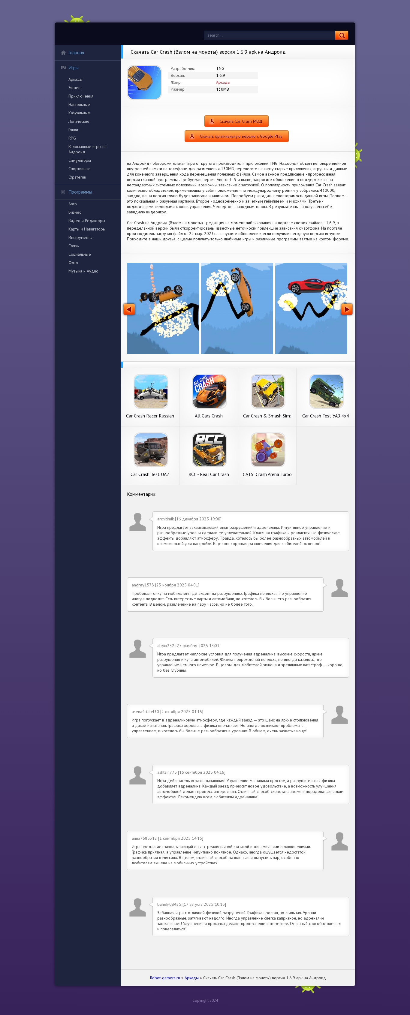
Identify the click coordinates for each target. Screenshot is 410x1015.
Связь (73, 245)
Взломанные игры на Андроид (87, 149)
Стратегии (77, 177)
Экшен (74, 87)
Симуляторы (79, 160)
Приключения (80, 96)
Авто (72, 203)
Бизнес (74, 212)
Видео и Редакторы (86, 220)
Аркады (75, 79)
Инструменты (80, 237)
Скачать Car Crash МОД (241, 121)
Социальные (79, 254)
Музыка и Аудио (83, 271)
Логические (78, 121)
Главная (76, 53)
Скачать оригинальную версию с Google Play (241, 136)
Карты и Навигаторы (87, 229)
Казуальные (79, 113)
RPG (72, 138)
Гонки (73, 129)
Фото (73, 262)
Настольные (79, 104)
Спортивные (79, 168)
